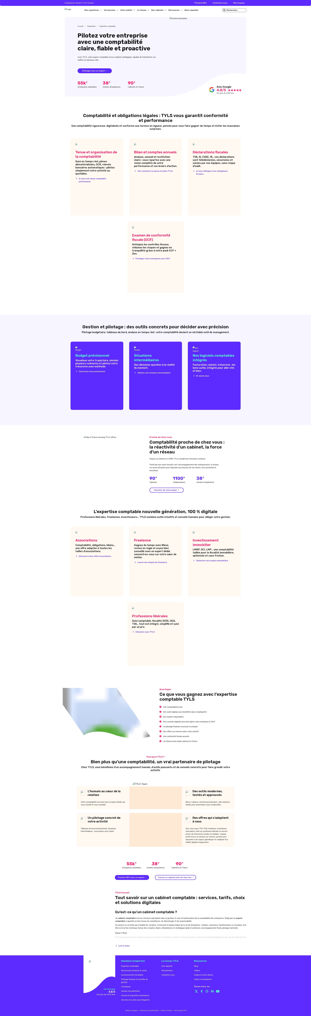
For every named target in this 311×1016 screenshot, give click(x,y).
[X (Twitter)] (196, 991)
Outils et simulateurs (203, 979)
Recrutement (167, 970)
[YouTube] (218, 991)
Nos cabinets (167, 966)
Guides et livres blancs (203, 975)
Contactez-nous (220, 3)
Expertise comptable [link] (108, 26)
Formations (126, 986)
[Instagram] (207, 991)
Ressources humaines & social (134, 970)
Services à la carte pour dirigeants (135, 1000)
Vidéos (197, 970)
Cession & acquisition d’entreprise (135, 995)
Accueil (80, 26)
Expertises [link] (91, 26)
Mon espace (239, 3)
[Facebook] (201, 991)
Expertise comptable (130, 966)
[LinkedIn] (212, 991)
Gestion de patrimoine (130, 991)
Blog (196, 966)
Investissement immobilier (132, 975)
